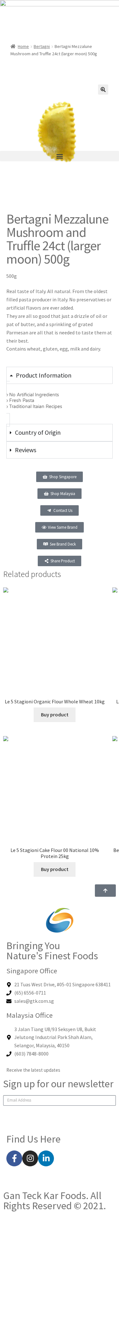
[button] (59, 156)
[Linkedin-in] (46, 1158)
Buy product (55, 714)
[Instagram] (30, 1158)
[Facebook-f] (14, 1158)
